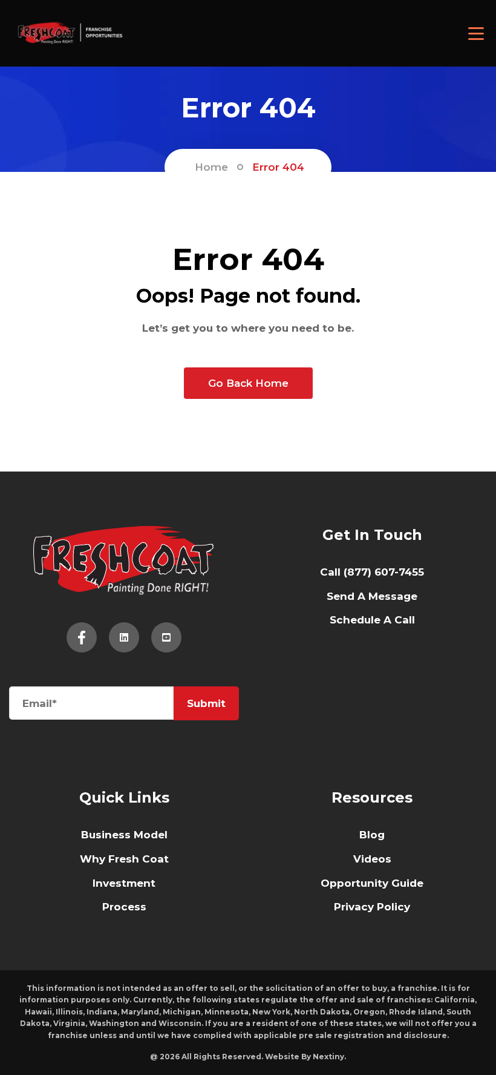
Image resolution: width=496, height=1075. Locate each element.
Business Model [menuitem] (124, 835)
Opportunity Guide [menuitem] (372, 883)
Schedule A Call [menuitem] (372, 620)
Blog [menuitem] (372, 835)
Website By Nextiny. (305, 1056)
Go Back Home (248, 383)
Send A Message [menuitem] (372, 596)
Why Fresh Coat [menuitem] (124, 859)
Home (211, 167)
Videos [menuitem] (372, 859)
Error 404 (278, 167)
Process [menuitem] (124, 907)
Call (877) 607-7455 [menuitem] (372, 572)
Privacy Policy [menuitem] (372, 907)
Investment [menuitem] (124, 883)
